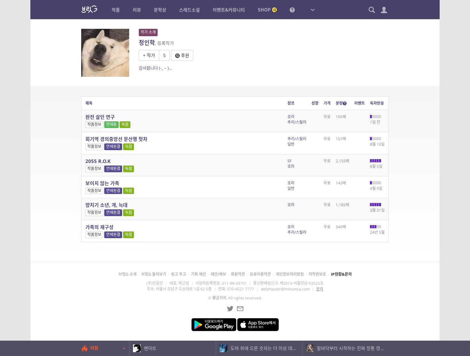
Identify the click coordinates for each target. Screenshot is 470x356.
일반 (290, 144)
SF (289, 161)
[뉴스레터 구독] (240, 308)
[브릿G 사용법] (292, 9)
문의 (319, 289)
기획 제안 (198, 274)
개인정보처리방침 (290, 274)
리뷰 (94, 348)
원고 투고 (178, 274)
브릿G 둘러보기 (153, 274)
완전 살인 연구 (100, 117)
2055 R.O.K (98, 161)
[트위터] (230, 308)
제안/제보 (218, 274)
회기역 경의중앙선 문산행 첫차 (116, 139)
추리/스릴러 (296, 122)
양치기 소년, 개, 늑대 (106, 205)
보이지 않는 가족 (102, 183)
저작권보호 (317, 274)
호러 (290, 116)
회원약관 (238, 274)
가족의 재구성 (99, 227)
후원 (184, 55)
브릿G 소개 (128, 274)
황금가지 (219, 298)
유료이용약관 (260, 274)
